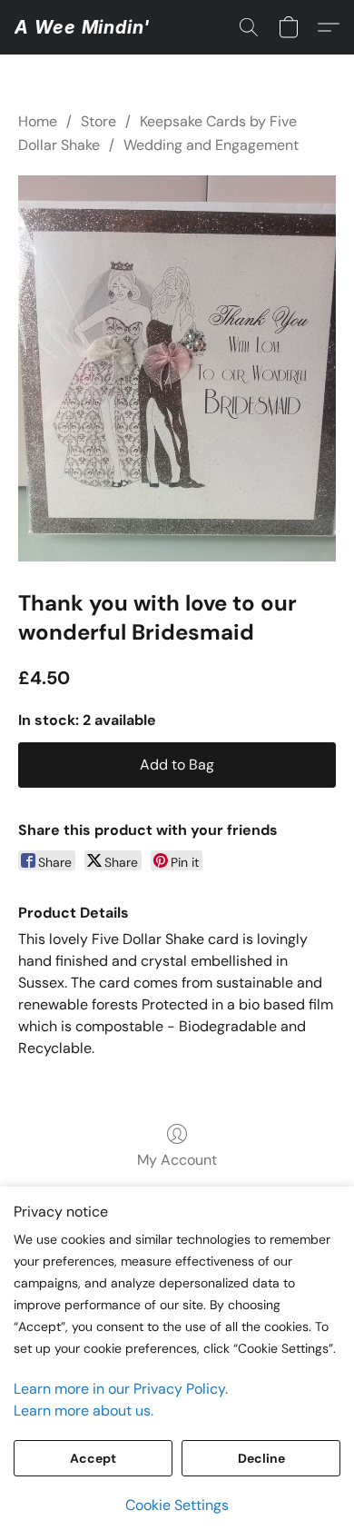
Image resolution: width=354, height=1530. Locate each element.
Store (98, 121)
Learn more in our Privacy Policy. (121, 1388)
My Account (177, 1159)
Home (37, 121)
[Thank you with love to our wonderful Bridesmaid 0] (177, 368)
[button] (82, 27)
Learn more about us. (83, 1410)
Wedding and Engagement (211, 144)
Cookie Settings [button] (177, 1505)
